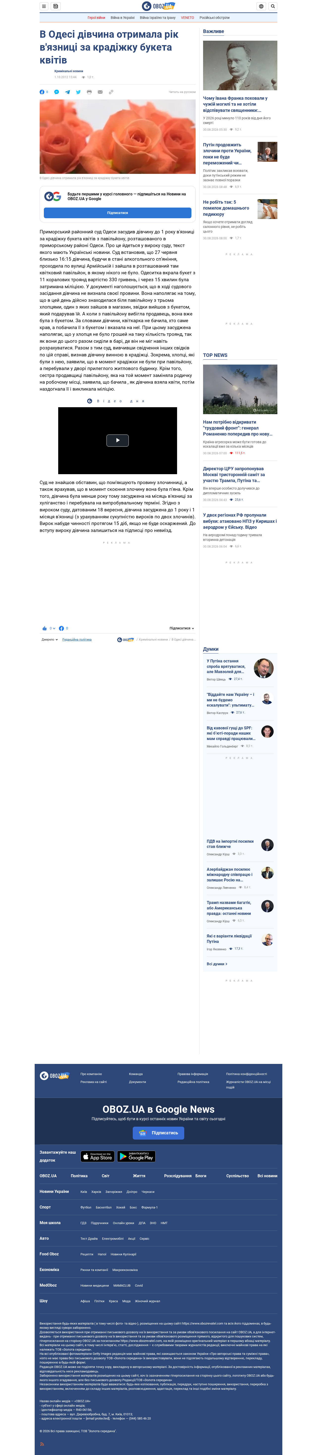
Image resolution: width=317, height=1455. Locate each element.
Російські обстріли (215, 18)
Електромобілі (113, 1238)
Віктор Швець (216, 679)
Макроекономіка (125, 1270)
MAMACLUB (122, 1285)
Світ (105, 1176)
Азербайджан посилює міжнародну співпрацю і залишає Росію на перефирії (229, 875)
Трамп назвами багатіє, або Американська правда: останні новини (229, 908)
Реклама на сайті (93, 1082)
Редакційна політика (77, 639)
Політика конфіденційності (246, 1074)
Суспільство (237, 1176)
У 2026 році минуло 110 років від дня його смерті (237, 120)
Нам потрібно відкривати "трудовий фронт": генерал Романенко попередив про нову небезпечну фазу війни (236, 428)
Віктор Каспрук (217, 713)
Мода (126, 1301)
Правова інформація (193, 1074)
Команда (136, 1074)
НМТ (164, 1223)
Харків (96, 1192)
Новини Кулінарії (123, 1254)
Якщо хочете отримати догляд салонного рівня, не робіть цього (227, 226)
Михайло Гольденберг (222, 746)
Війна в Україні (122, 18)
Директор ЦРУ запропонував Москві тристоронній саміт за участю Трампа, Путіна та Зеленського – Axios (234, 475)
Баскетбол (104, 1207)
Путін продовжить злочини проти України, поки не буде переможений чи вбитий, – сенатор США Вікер (227, 154)
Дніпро (132, 1192)
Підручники (99, 1223)
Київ (83, 1192)
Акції (131, 1238)
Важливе (213, 31)
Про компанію (91, 1074)
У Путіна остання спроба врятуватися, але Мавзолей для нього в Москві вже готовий (226, 667)
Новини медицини (94, 1285)
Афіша (85, 1301)
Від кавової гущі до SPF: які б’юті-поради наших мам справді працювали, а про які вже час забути (230, 734)
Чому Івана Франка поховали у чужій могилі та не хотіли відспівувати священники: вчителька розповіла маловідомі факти (237, 104)
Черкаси (148, 1192)
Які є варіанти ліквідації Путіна (229, 939)
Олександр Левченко (221, 888)
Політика (79, 1176)
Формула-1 (149, 1207)
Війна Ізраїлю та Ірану (158, 18)
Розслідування (178, 1176)
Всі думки (215, 964)
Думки (210, 649)
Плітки (99, 1301)
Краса (113, 1301)
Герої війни (96, 18)
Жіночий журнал (147, 1301)
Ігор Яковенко (216, 949)
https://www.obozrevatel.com (202, 1323)
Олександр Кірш (218, 854)
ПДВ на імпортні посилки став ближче (230, 844)
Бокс (133, 1207)
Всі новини (267, 1176)
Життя (139, 1176)
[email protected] (97, 1418)
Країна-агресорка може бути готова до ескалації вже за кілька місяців (234, 444)
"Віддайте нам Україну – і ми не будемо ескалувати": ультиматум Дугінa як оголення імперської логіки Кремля (231, 700)
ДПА (142, 1223)
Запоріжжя (114, 1192)
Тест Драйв (89, 1238)
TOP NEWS (215, 355)
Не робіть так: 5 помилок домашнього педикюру (226, 208)
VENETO (187, 18)
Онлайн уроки (123, 1223)
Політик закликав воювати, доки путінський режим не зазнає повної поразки (225, 175)
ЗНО (153, 1223)
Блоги (200, 1176)
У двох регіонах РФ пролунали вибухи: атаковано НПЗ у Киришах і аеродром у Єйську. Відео (240, 521)
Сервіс (144, 1238)
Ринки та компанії (94, 1270)
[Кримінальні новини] (125, 641)
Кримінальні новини (68, 71)
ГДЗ (83, 1223)
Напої (102, 1254)
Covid (139, 1285)
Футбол (85, 1207)
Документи (137, 1082)
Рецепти (86, 1254)
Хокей (120, 1207)
